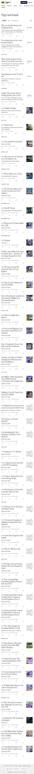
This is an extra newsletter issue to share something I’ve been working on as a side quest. (12, 98)
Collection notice (26, 765)
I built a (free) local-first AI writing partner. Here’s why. (11, 94)
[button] (3, 6)
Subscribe (24, 2)
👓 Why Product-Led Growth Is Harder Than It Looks (12, 491)
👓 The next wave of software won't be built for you (12, 158)
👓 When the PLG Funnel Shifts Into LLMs (12, 224)
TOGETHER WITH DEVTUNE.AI (10, 161)
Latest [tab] (4, 20)
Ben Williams (9, 33)
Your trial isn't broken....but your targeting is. (11, 79)
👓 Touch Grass (7, 125)
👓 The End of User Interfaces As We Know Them (12, 508)
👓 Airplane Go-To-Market (11, 452)
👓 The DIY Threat (8, 208)
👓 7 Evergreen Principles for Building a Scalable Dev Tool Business (11, 522)
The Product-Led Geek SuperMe (9, 420)
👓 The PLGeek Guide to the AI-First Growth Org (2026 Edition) (11, 191)
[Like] (2, 133)
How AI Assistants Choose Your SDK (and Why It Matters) (12, 345)
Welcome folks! (6, 144)
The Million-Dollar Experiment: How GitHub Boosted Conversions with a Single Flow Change (12, 379)
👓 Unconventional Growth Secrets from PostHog (11, 673)
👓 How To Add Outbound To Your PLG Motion (12, 284)
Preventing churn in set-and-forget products (12, 41)
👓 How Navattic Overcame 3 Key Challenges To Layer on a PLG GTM (11, 704)
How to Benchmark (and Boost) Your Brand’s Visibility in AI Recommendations (12, 298)
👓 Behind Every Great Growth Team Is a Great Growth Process (12, 407)
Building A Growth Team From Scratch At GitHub (12, 393)
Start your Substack (14, 769)
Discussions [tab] (15, 20)
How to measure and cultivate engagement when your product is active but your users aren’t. (11, 46)
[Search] (31, 20)
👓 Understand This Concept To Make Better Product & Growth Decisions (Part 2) (11, 597)
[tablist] (10, 20)
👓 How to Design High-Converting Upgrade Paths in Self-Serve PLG (11, 581)
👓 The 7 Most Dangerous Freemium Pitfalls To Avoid (10, 627)
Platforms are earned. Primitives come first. (11, 111)
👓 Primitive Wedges (8, 108)
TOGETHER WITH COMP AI (9, 176)
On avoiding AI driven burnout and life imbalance (11, 128)
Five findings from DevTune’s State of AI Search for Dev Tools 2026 (12, 64)
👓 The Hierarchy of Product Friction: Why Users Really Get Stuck (11, 566)
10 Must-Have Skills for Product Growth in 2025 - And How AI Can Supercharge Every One (12, 254)
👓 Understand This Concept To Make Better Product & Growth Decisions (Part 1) (11, 612)
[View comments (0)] (10, 51)
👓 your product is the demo (11, 142)
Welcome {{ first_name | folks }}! (11, 410)
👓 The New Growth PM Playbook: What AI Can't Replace (10, 269)
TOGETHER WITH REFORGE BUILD (11, 210)
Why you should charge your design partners (11, 26)
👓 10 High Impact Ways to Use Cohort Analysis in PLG (12, 686)
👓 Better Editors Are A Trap (11, 174)
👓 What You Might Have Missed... (10, 316)
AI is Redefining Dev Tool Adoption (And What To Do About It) (10, 434)
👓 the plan (5, 240)
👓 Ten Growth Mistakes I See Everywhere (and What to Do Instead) (12, 331)
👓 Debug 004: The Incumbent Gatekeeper (12, 719)
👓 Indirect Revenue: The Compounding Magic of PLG (11, 660)
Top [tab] (9, 20)
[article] (17, 30)
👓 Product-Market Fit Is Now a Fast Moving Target (12, 477)
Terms (20, 765)
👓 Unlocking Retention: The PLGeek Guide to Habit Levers (11, 748)
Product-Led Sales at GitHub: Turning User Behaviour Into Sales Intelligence (11, 359)
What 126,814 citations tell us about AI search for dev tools (11, 60)
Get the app (24, 769)
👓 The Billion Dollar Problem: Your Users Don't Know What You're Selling (12, 733)
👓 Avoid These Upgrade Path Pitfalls (12, 537)
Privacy (16, 765)
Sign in (30, 2)
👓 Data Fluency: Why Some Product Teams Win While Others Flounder (11, 645)
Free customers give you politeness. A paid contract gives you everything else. (12, 31)
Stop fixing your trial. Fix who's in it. (12, 75)
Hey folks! (4, 243)
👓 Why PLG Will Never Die (10, 549)
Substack (10, 772)
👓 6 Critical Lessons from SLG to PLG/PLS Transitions (12, 464)
